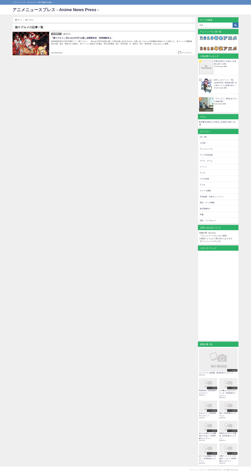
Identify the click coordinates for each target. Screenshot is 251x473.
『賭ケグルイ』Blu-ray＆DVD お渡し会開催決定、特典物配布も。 (82, 38)
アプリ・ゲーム (206, 161)
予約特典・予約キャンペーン (212, 197)
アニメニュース (206, 149)
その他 (202, 143)
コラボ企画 (204, 179)
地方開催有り (56, 33)
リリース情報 (205, 191)
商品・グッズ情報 (207, 202)
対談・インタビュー (208, 220)
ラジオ (202, 185)
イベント (203, 167)
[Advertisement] (218, 297)
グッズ (202, 173)
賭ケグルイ (67, 34)
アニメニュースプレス (210, 241)
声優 (201, 214)
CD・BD (203, 137)
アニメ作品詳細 (206, 155)
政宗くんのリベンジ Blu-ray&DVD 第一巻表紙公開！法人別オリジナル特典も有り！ (225, 82)
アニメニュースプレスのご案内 (214, 236)
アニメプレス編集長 (189, 53)
